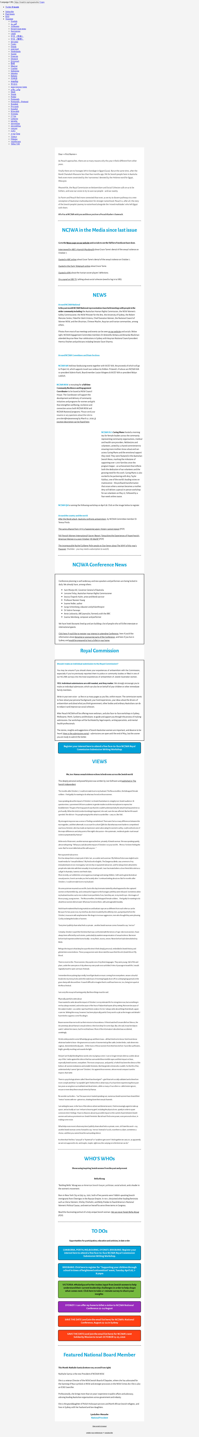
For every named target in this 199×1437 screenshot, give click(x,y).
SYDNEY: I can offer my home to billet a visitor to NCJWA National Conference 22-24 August (99, 1307)
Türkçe (14, 136)
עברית (13, 116)
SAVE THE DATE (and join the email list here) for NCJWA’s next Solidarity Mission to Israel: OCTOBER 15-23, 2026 (99, 1335)
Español (14, 109)
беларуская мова (18, 29)
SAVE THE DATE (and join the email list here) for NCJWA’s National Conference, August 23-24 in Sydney (99, 1321)
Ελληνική (15, 61)
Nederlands (16, 51)
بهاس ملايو (15, 89)
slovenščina (16, 126)
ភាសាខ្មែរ (14, 81)
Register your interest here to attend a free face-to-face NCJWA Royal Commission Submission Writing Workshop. (100, 748)
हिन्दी (13, 63)
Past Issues (10, 14)
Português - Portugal (19, 101)
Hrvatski (14, 42)
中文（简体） (17, 36)
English (14, 21)
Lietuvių (14, 118)
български (15, 31)
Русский (15, 106)
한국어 (14, 84)
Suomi (13, 54)
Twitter (12, 7)
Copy (42, 2)
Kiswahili (15, 111)
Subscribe (9, 11)
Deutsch (14, 59)
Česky (13, 44)
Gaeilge (14, 68)
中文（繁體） (17, 39)
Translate (9, 19)
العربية (14, 24)
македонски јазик (19, 87)
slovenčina (15, 123)
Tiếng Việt (15, 144)
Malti (13, 92)
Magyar (14, 66)
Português (15, 99)
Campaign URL (7, 2)
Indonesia (15, 71)
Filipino (14, 139)
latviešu (14, 121)
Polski (13, 97)
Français (14, 56)
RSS (7, 16)
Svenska (14, 114)
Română (14, 104)
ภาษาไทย (15, 134)
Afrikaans (15, 26)
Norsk (13, 94)
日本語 (14, 78)
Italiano (14, 76)
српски (14, 128)
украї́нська (16, 141)
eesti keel (15, 49)
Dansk (13, 46)
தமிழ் (13, 131)
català (13, 33)
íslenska (14, 73)
